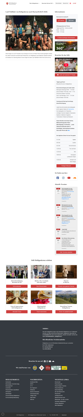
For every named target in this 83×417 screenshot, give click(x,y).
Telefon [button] (61, 20)
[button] (70, 3)
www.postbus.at (49, 347)
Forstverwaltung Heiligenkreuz (12, 395)
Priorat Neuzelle (58, 384)
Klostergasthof (9, 386)
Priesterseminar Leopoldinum (12, 389)
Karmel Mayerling (59, 389)
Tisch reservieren (41, 311)
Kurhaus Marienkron (59, 403)
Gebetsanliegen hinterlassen (66, 37)
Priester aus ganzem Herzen (66, 286)
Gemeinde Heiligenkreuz (60, 401)
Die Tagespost (33, 387)
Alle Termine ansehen (66, 252)
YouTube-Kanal (70, 191)
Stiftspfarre (8, 391)
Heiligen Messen (66, 166)
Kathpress (32, 389)
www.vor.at (50, 345)
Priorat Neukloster (59, 387)
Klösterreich (57, 393)
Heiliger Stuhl (33, 395)
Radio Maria (32, 397)
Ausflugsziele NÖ (59, 395)
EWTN (31, 384)
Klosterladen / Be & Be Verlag (12, 384)
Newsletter (65, 3)
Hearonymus (71, 109)
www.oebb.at (48, 349)
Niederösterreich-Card (60, 397)
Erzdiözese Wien (34, 382)
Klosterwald (57, 382)
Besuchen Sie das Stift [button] (47, 3)
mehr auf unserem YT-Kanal (67, 75)
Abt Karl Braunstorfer (60, 391)
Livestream (8, 387)
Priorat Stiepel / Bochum (60, 386)
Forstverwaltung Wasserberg (12, 397)
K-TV (31, 386)
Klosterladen (58, 3)
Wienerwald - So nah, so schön (62, 399)
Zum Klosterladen (41, 286)
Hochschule (8, 382)
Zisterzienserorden (34, 393)
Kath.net (32, 399)
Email (71, 20)
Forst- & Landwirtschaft (66, 311)
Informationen (17, 286)
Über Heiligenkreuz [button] (34, 3)
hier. (69, 130)
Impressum (64, 415)
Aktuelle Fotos (17, 311)
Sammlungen (8, 393)
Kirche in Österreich (34, 391)
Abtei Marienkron (59, 405)
